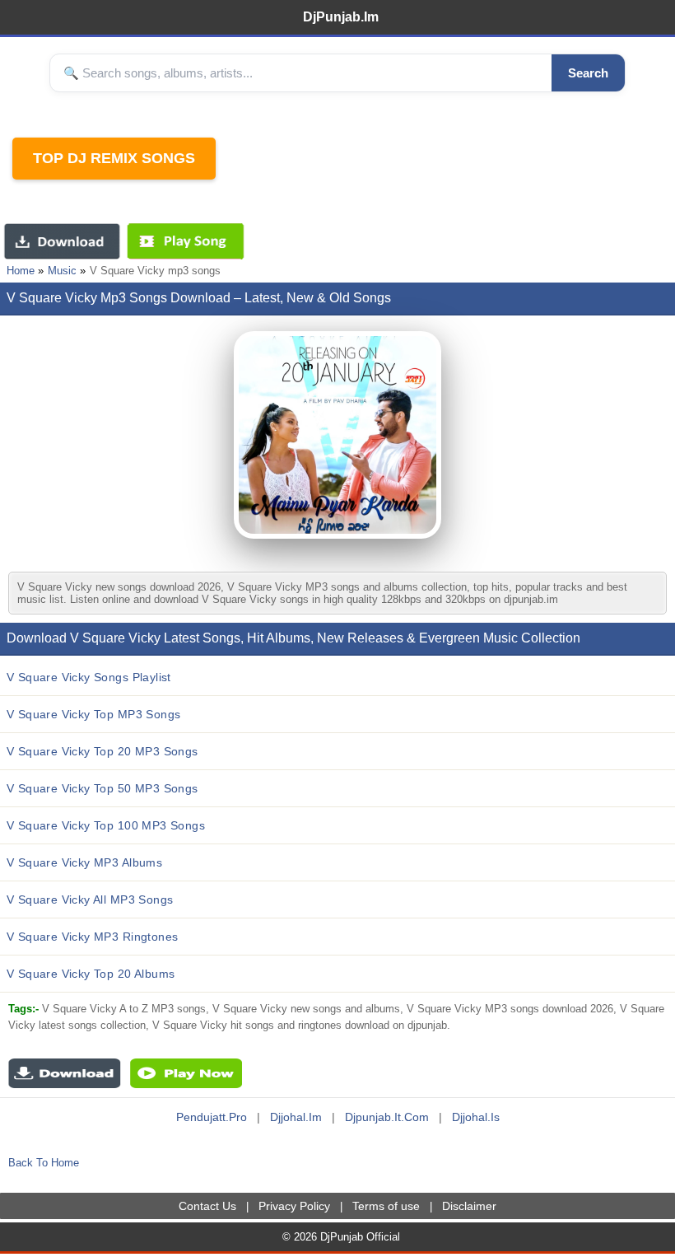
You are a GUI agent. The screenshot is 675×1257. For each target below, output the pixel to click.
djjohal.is (476, 1117)
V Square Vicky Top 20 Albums (91, 973)
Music (62, 270)
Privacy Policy (294, 1206)
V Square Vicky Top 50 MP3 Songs (102, 788)
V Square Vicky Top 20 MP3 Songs (102, 751)
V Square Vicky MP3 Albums (84, 862)
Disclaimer (469, 1206)
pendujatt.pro (211, 1117)
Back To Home (43, 1163)
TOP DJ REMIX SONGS (114, 158)
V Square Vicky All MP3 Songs (90, 899)
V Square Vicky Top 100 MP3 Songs (106, 825)
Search (588, 73)
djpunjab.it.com (387, 1117)
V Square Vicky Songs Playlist (89, 677)
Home (21, 270)
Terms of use (386, 1206)
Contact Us (207, 1206)
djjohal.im (296, 1117)
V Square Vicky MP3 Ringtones (92, 936)
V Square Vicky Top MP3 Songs (93, 714)
